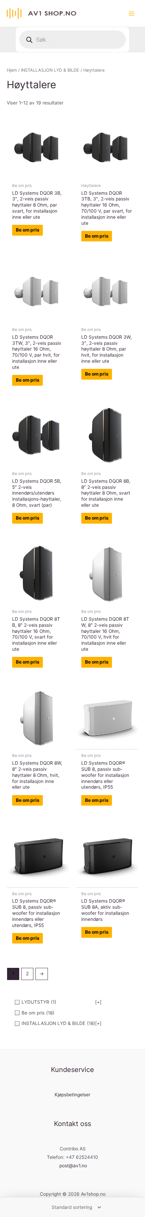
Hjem (12, 70)
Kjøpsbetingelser (72, 1094)
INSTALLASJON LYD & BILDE (50, 70)
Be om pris (27, 230)
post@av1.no (73, 1165)
